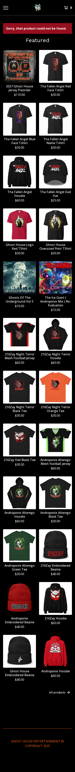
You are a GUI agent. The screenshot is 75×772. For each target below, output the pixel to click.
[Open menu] (5, 8)
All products (57, 692)
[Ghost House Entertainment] (37, 7)
